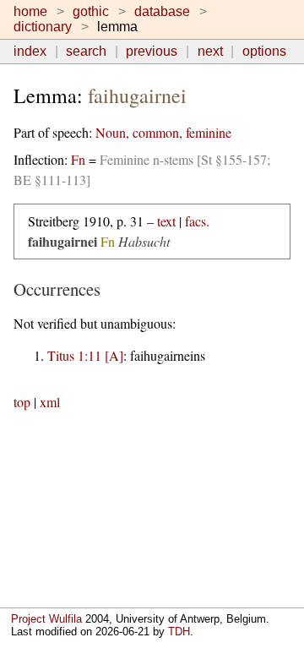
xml (50, 402)
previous (151, 51)
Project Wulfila (46, 619)
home (30, 11)
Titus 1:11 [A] (85, 355)
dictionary (43, 26)
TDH (179, 631)
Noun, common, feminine (163, 132)
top (22, 402)
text (166, 221)
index (30, 51)
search (86, 51)
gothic (91, 11)
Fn (78, 159)
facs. (197, 221)
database (162, 11)
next (210, 51)
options (264, 51)
